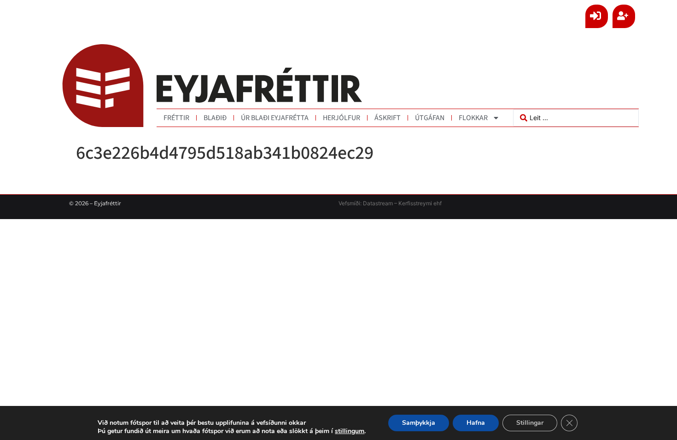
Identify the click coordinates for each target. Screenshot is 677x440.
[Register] (624, 16)
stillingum (349, 431)
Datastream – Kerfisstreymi (397, 203)
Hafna (476, 422)
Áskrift (387, 118)
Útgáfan (429, 118)
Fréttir (176, 118)
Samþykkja (418, 422)
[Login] (596, 16)
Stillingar (529, 422)
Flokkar (473, 118)
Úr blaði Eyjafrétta (275, 118)
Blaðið (215, 118)
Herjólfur (341, 118)
